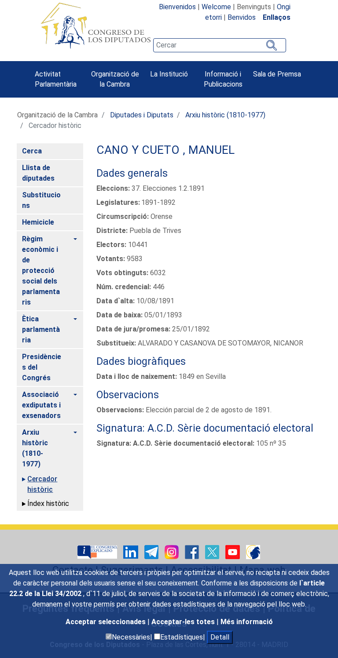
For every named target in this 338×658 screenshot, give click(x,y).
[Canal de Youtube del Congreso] (233, 551)
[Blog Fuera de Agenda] (253, 551)
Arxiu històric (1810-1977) (225, 115)
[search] (219, 45)
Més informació (246, 622)
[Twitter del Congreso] (213, 551)
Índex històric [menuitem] (48, 503)
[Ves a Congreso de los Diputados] (95, 25)
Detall (219, 637)
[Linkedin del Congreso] (131, 551)
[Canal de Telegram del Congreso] (152, 551)
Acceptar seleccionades (106, 622)
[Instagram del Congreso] (172, 551)
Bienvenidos (177, 7)
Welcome (216, 7)
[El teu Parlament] (98, 551)
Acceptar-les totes (184, 622)
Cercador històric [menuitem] (42, 484)
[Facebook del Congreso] (193, 551)
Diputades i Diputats (141, 115)
